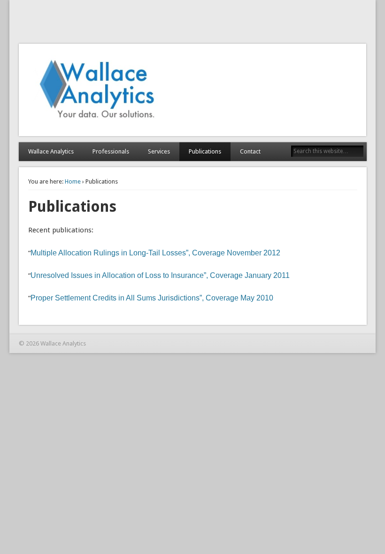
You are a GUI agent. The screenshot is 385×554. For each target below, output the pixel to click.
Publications (205, 151)
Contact (250, 151)
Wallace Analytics (51, 151)
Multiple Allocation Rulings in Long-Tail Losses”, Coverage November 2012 (155, 253)
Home (73, 181)
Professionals (110, 151)
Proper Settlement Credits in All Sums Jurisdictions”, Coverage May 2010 (152, 298)
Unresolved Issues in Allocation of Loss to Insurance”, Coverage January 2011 (160, 275)
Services (159, 151)
